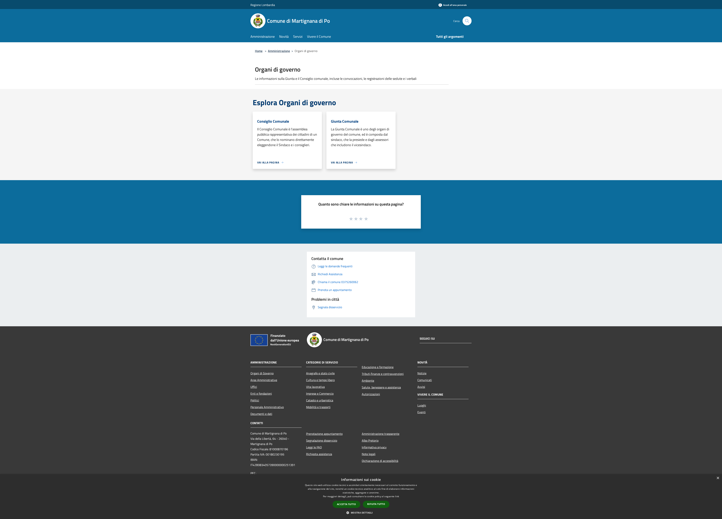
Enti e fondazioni (261, 393)
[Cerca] (467, 20)
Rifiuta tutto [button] (376, 504)
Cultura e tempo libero (320, 380)
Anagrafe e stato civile (320, 373)
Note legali (368, 454)
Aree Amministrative (263, 380)
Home (258, 51)
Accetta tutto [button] (346, 504)
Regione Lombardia (262, 5)
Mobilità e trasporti (318, 407)
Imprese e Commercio (320, 393)
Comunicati (424, 380)
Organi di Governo (262, 373)
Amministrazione (279, 51)
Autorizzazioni (371, 394)
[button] (361, 512)
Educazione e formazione (378, 367)
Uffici (253, 387)
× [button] (717, 478)
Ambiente (368, 380)
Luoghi (421, 405)
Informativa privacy (374, 447)
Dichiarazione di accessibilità (380, 461)
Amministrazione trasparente (380, 433)
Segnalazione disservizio (321, 440)
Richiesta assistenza (319, 454)
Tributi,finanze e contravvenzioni (383, 374)
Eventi (421, 412)
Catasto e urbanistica (319, 400)
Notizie (421, 373)
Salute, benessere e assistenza (381, 387)
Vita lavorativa (315, 387)
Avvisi (421, 387)
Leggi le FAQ (314, 447)
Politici (254, 400)
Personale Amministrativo (267, 407)
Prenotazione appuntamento (324, 433)
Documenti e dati (261, 414)
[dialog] (361, 496)
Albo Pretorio (370, 440)
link (397, 496)
